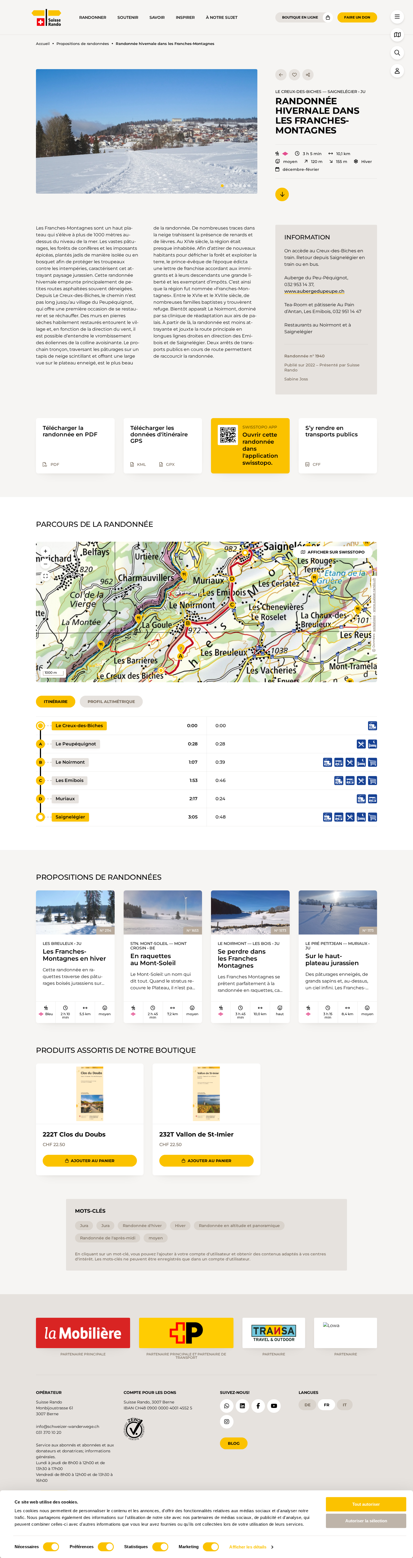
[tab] (222, 185)
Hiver (366, 161)
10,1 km (343, 153)
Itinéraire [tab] (55, 701)
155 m (341, 161)
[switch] (106, 1546)
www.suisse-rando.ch (374, 595)
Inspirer (185, 17)
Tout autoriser (366, 1504)
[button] (146, 131)
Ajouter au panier (92, 1160)
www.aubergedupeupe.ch (314, 291)
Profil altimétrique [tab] (111, 701)
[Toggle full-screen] (45, 576)
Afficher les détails (247, 1547)
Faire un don (357, 17)
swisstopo (374, 624)
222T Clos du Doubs (74, 1134)
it (345, 1404)
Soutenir (127, 17)
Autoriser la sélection (366, 1520)
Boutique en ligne (300, 17)
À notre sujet (221, 17)
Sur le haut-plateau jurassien (332, 960)
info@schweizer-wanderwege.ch (67, 1426)
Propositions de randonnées (82, 44)
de (307, 1404)
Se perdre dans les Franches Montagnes (242, 958)
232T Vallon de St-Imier (196, 1134)
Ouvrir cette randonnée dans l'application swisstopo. (260, 448)
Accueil (43, 44)
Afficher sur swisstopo (336, 552)
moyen (290, 161)
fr (326, 1404)
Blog (234, 1443)
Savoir (157, 17)
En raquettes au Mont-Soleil (153, 960)
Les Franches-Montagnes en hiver (74, 955)
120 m (317, 161)
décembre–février (301, 169)
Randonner (92, 17)
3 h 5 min (312, 153)
